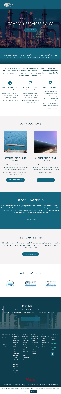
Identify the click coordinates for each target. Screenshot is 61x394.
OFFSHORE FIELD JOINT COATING (15, 159)
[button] (30, 30)
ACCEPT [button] (33, 391)
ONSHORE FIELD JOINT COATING (45, 159)
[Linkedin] (52, 354)
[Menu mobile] (57, 4)
